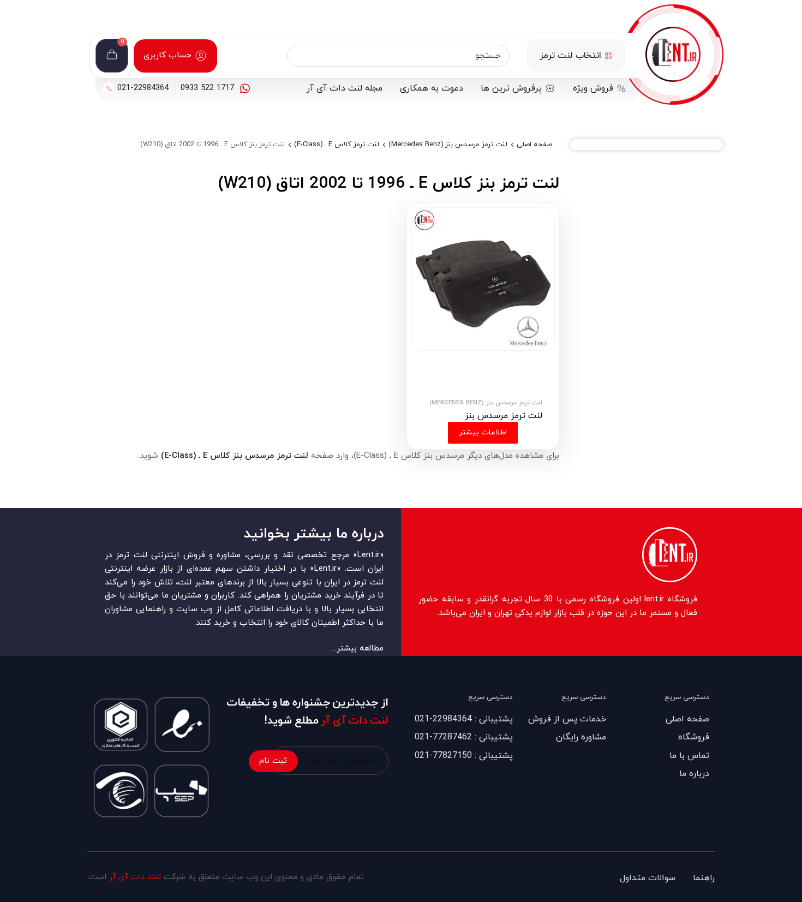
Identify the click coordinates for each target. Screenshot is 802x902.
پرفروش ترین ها (511, 88)
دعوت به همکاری (431, 88)
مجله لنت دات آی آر (344, 88)
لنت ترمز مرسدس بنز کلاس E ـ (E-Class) (234, 456)
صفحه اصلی (534, 145)
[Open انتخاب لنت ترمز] (608, 55)
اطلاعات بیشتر (483, 432)
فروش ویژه (593, 88)
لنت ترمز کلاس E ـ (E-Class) (336, 145)
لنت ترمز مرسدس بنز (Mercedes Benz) (447, 145)
